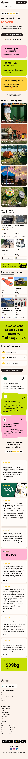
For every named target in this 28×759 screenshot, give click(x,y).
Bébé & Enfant (7, 204)
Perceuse (3, 693)
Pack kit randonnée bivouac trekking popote (18, 309)
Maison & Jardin (7, 142)
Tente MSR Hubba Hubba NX (7, 309)
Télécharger (21, 2)
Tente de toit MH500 (18, 287)
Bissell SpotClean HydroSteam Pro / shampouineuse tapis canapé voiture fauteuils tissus (7, 226)
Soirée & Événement (9, 183)
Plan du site (4, 716)
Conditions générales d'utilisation (9, 728)
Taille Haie (3, 701)
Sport (4, 162)
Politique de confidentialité (8, 726)
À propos (3, 724)
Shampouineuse (19, 225)
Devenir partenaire (5, 714)
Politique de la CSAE (6, 734)
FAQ (2, 718)
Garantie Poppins (5, 708)
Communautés (5, 712)
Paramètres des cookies (7, 732)
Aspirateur (3, 699)
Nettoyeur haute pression (7, 697)
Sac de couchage (7, 287)
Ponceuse (3, 703)
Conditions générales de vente (9, 730)
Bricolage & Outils (8, 121)
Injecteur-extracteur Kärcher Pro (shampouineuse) (7, 250)
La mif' (2, 710)
